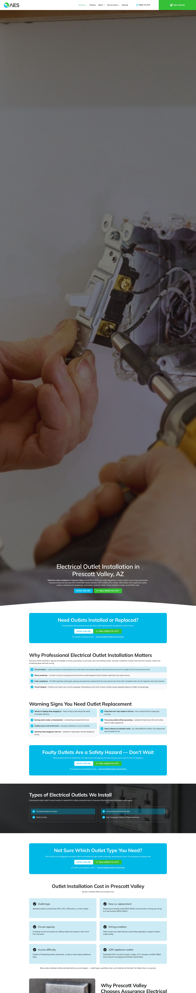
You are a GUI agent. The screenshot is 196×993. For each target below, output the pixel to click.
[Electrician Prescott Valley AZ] (143, 5)
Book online (83, 591)
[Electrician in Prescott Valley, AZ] (177, 5)
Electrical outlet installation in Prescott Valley (65, 580)
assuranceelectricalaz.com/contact (110, 637)
